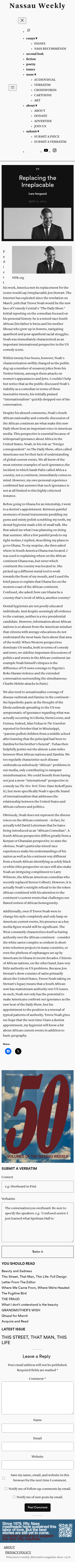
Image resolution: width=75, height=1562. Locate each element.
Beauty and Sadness (17, 1271)
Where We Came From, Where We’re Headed (35, 1287)
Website (37, 1456)
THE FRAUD (11, 1299)
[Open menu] (13, 87)
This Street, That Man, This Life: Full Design (34, 1276)
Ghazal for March (15, 1315)
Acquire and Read (15, 1321)
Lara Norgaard (38, 193)
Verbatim (8, 1199)
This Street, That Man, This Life (34, 1340)
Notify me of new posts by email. (40, 1497)
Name (37, 1420)
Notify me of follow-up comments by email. (40, 1489)
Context (7, 1177)
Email (37, 1438)
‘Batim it (37, 1251)
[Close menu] (22, 20)
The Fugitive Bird (14, 1293)
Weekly (52, 6)
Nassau (22, 6)
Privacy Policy (18, 1552)
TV (37, 169)
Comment (37, 1378)
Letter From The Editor (19, 1282)
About (9, 1547)
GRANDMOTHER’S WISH (21, 1310)
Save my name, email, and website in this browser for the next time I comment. (40, 1478)
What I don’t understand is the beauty (30, 1304)
